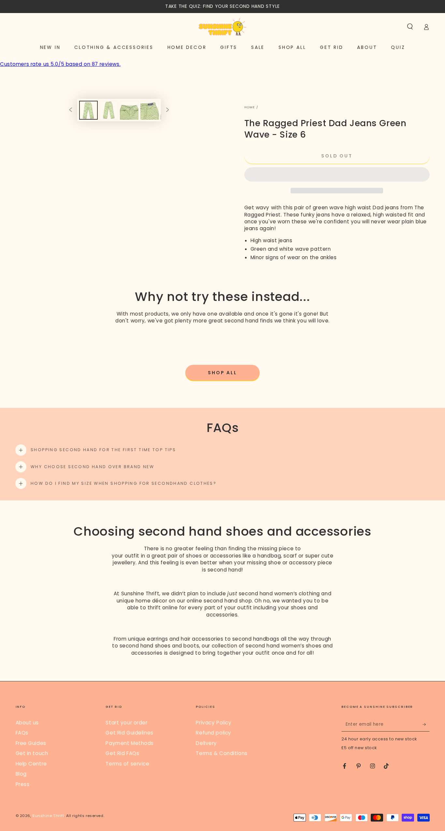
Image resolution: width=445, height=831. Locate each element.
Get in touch (32, 753)
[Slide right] (168, 110)
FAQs (22, 732)
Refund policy (213, 732)
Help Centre (31, 763)
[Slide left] (70, 110)
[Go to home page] (222, 27)
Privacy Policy (213, 722)
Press (23, 784)
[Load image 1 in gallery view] (88, 110)
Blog (21, 773)
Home (249, 107)
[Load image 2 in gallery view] (108, 110)
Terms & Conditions (221, 753)
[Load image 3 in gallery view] (129, 110)
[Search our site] (410, 27)
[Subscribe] (426, 724)
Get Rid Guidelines (129, 732)
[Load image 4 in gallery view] (149, 110)
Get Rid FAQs (122, 753)
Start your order (126, 722)
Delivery (206, 743)
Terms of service (127, 763)
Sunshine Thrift (48, 815)
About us (27, 722)
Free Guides (31, 743)
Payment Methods (130, 743)
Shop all (222, 372)
